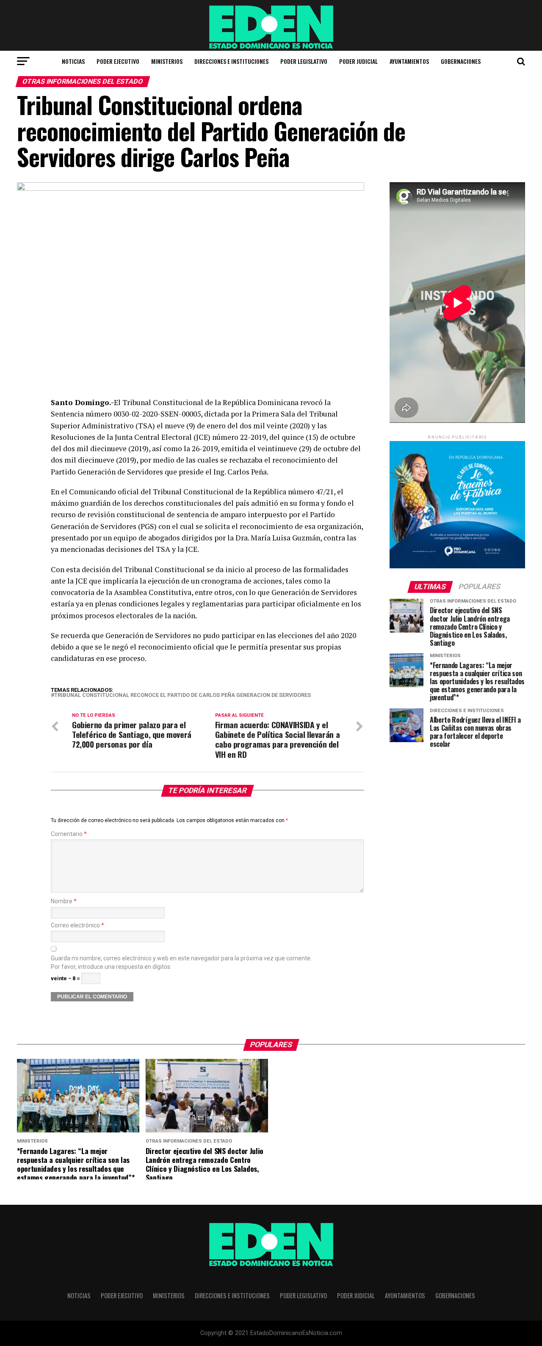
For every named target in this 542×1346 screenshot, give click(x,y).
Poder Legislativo (303, 61)
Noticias (73, 61)
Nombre (64, 901)
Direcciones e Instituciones (231, 61)
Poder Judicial (358, 61)
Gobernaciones (461, 61)
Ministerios (167, 61)
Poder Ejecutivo (118, 61)
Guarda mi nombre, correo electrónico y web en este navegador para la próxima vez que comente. (181, 958)
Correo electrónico (77, 925)
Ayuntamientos (409, 61)
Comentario (69, 834)
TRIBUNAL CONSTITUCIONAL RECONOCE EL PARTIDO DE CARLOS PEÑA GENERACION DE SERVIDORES (182, 695)
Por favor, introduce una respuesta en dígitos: (111, 967)
